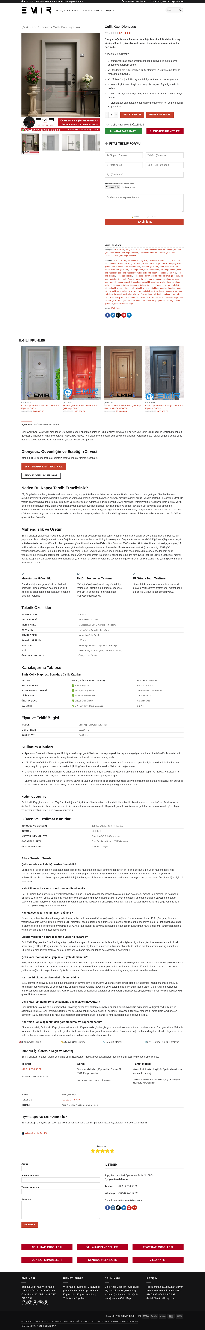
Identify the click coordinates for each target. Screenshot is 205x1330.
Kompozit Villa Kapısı (88, 1287)
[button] (25, 127)
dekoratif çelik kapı (171, 276)
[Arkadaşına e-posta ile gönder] (118, 315)
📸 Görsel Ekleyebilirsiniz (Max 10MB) (119, 183)
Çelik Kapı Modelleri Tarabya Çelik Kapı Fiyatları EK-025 (164, 407)
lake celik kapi (120, 294)
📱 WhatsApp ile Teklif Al (34, 1133)
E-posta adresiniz (30, 1175)
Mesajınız (26, 1199)
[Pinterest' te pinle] (123, 315)
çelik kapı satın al (168, 273)
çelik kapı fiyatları (168, 270)
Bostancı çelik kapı (150, 267)
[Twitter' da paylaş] (112, 315)
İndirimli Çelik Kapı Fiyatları (60, 27)
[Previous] (27, 82)
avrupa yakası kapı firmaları (128, 267)
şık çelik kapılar (162, 300)
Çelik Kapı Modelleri (115, 1287)
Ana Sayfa (60, 10)
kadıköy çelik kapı (113, 291)
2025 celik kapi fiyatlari (137, 260)
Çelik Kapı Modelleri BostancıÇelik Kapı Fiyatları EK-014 (40, 407)
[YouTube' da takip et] (134, 1207)
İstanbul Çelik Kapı (115, 1294)
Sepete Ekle (132, 114)
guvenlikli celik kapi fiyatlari (154, 282)
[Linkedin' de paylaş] (129, 315)
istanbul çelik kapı (121, 285)
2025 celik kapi (119, 260)
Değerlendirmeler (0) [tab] (46, 424)
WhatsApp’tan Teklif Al (44, 466)
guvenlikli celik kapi (132, 282)
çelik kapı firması (151, 270)
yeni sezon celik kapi (123, 303)
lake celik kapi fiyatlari (137, 294)
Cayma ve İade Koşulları (124, 1321)
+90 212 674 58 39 (31, 1069)
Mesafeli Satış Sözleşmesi (95, 1321)
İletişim (109, 10)
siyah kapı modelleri (145, 300)
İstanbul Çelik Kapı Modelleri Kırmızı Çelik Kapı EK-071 (80, 407)
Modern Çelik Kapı (121, 1298)
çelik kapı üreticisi (124, 276)
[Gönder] (180, 10)
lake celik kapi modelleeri (159, 294)
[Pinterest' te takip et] (129, 1207)
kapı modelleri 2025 (146, 291)
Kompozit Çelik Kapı (148, 253)
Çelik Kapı (71, 10)
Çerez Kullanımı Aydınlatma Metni (60, 1321)
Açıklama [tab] (26, 424)
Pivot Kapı (99, 10)
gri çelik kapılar (116, 282)
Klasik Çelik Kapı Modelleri (126, 253)
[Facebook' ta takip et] (107, 1207)
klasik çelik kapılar (164, 291)
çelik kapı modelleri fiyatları (130, 273)
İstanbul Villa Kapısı (75, 1290)
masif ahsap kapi (117, 297)
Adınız (24, 1164)
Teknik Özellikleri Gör (41, 475)
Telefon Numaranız (31, 1187)
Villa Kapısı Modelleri (83, 1294)
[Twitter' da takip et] (123, 1207)
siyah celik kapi (128, 300)
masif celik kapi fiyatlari (151, 297)
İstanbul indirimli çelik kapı (135, 288)
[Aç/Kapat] (108, 125)
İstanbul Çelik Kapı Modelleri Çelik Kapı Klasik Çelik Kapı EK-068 (122, 407)
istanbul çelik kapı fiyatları (141, 285)
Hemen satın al (160, 114)
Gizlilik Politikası (30, 1321)
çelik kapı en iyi (136, 270)
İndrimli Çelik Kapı (125, 1290)
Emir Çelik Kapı (125, 279)
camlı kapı (164, 267)
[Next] (95, 82)
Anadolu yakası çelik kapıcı (129, 263)
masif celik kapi (132, 297)
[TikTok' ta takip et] (118, 1207)
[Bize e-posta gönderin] (40, 1302)
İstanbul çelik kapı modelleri (166, 285)
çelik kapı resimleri (151, 273)
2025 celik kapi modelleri (159, 260)
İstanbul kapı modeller (157, 288)
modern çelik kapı (170, 297)
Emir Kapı (115, 308)
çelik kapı (124, 270)
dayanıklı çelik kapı (153, 276)
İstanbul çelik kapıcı (113, 288)
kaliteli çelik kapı (129, 291)
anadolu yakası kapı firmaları (154, 263)
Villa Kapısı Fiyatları (73, 1298)
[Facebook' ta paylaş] (107, 315)
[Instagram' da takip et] (112, 1207)
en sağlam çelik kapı (162, 279)
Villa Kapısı (85, 10)
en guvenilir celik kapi (142, 279)
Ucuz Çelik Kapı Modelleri (125, 256)
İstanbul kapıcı (174, 288)
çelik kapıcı (138, 276)
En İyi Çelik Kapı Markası (136, 250)
